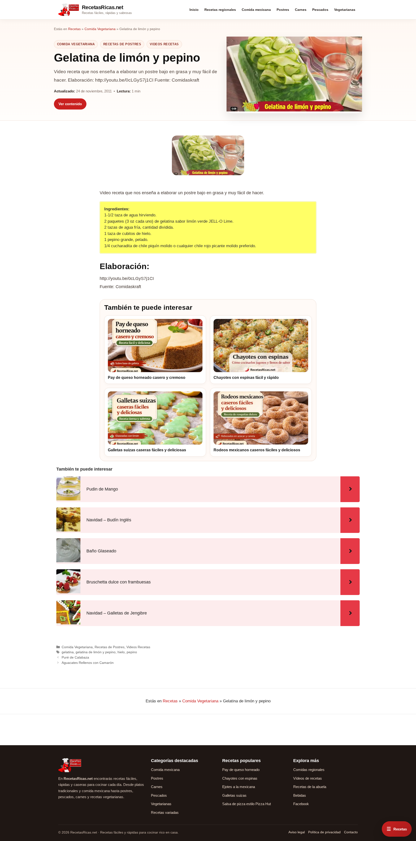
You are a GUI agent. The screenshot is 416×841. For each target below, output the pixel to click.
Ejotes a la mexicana (238, 787)
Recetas (74, 29)
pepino (132, 652)
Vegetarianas (344, 10)
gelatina (68, 652)
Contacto (351, 832)
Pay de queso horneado (241, 770)
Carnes (300, 10)
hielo (121, 652)
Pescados (320, 10)
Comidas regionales (309, 770)
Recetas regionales (220, 10)
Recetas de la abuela (309, 787)
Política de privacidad (324, 832)
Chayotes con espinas (239, 778)
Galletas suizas (234, 795)
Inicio (194, 10)
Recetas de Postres (122, 44)
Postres (283, 10)
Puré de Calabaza (75, 657)
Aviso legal (296, 832)
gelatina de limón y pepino (96, 652)
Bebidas (299, 795)
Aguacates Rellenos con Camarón (88, 663)
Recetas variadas (165, 812)
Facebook (301, 804)
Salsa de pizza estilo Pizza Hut (246, 804)
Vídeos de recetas (307, 778)
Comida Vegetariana (100, 29)
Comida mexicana (256, 10)
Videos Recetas (164, 44)
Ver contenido (70, 104)
